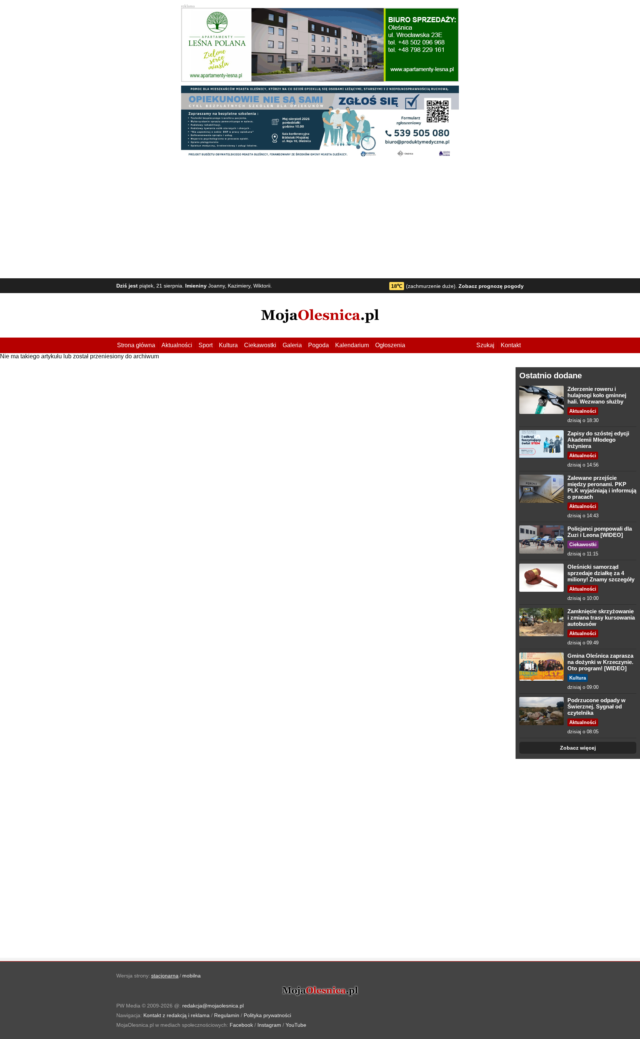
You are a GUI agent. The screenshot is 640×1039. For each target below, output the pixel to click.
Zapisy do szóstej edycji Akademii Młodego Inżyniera (598, 439)
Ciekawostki (260, 345)
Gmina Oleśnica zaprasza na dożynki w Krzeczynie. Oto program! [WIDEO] (600, 662)
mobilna (191, 976)
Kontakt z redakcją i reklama (176, 1015)
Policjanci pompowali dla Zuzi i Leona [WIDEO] (599, 531)
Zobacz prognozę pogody (491, 286)
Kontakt (511, 345)
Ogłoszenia (390, 345)
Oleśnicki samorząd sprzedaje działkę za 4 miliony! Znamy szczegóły (600, 573)
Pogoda (318, 345)
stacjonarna (165, 976)
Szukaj (485, 345)
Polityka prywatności (267, 1015)
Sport (206, 345)
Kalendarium (352, 345)
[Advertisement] (320, 219)
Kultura (228, 345)
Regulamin (226, 1015)
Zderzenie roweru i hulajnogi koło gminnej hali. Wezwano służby (596, 395)
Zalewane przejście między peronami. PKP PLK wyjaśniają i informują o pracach (601, 487)
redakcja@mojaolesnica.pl (213, 1006)
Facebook (241, 1025)
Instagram (269, 1025)
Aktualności (176, 345)
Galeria (292, 345)
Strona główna (136, 345)
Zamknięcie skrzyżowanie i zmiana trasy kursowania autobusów (601, 617)
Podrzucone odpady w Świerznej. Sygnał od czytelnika (596, 706)
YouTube (296, 1025)
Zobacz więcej (578, 748)
